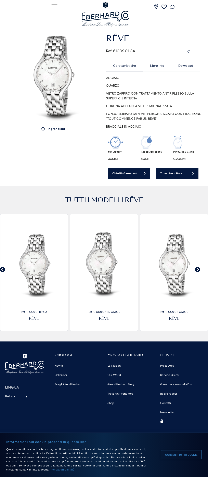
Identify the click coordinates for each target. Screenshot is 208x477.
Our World (114, 375)
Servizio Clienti (169, 375)
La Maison (114, 365)
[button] (2, 269)
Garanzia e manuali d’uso (176, 384)
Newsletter (167, 412)
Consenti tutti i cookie (181, 454)
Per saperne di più (63, 469)
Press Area (167, 365)
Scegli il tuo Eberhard (68, 384)
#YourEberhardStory (120, 384)
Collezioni (61, 375)
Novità (59, 365)
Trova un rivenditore (120, 393)
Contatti (165, 403)
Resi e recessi (169, 393)
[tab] (124, 65)
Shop (110, 403)
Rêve (34, 319)
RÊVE (134, 200)
